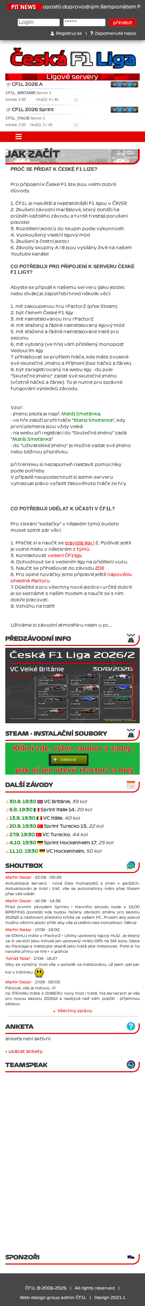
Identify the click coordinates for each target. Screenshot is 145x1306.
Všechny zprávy (74, 1011)
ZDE (100, 568)
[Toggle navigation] (18, 136)
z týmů (81, 549)
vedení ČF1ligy (64, 556)
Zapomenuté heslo (115, 33)
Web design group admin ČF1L (53, 1298)
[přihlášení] (40, 802)
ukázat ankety (25, 1051)
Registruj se (69, 33)
